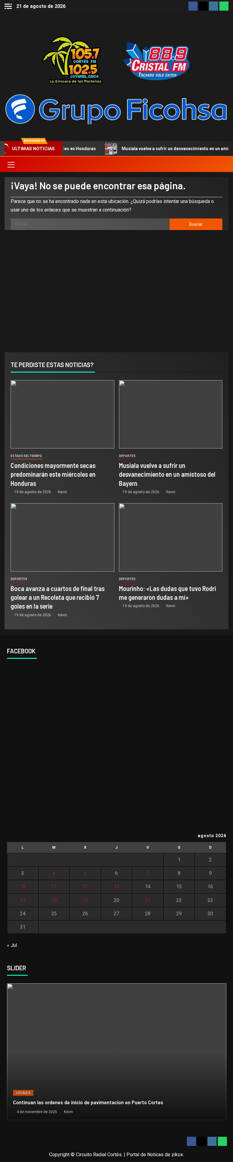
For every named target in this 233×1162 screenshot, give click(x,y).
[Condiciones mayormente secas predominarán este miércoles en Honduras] (62, 414)
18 (54, 900)
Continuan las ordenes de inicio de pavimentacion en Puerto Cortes (88, 1102)
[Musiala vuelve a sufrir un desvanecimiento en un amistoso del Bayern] (171, 414)
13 (116, 886)
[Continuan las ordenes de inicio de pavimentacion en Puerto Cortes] (116, 1051)
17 (22, 900)
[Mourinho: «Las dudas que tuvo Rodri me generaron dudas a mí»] (171, 537)
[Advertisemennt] (116, 109)
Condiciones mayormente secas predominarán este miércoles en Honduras (53, 474)
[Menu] (11, 164)
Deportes (127, 456)
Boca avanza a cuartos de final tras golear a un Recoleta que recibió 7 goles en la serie (58, 597)
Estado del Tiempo (26, 456)
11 (54, 886)
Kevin (62, 492)
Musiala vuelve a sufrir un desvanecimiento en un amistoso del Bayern (167, 474)
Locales (23, 1093)
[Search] (223, 164)
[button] (11, 164)
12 (85, 886)
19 (85, 900)
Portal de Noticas (145, 1154)
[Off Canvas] (8, 6)
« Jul (12, 945)
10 (22, 886)
